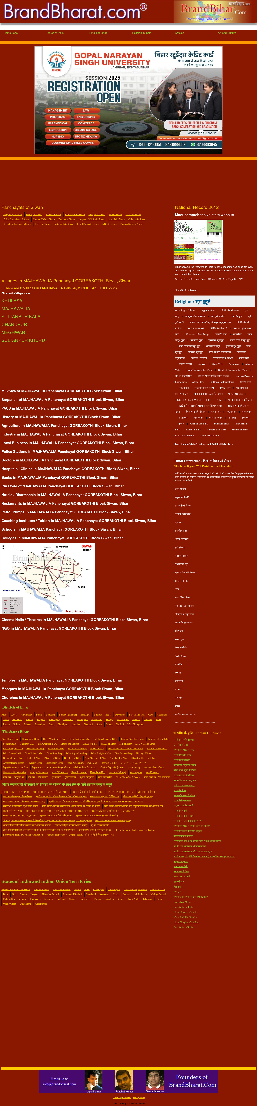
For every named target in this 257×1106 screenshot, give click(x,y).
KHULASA (11, 300)
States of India (55, 33)
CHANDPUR (14, 324)
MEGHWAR (13, 332)
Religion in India (141, 33)
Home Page (11, 33)
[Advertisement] (89, 181)
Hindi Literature (98, 33)
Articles (179, 33)
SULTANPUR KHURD (23, 340)
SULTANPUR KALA (20, 316)
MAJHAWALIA (15, 308)
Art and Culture (227, 33)
